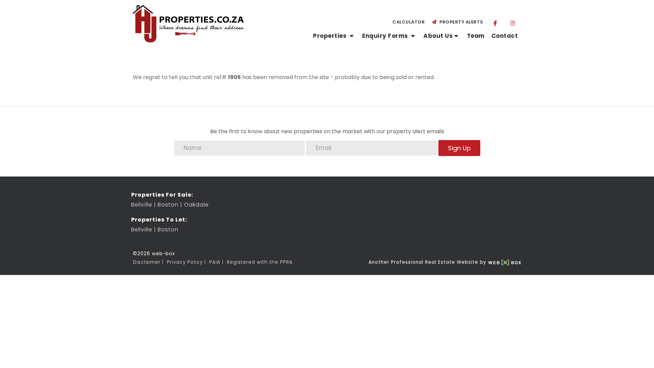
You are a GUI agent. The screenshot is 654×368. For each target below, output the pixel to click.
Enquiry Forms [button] (385, 36)
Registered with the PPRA (260, 262)
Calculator (408, 22)
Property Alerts (460, 22)
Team (476, 36)
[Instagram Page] (512, 23)
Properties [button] (330, 36)
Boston (168, 205)
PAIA (214, 262)
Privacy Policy (185, 262)
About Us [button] (438, 36)
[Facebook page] (495, 23)
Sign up (459, 148)
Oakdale (196, 205)
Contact (505, 36)
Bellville (141, 205)
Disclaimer (146, 262)
